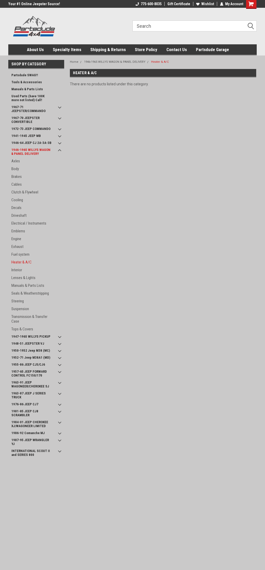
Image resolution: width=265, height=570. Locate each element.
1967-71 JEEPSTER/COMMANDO (28, 109)
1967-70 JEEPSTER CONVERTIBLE (25, 120)
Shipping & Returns (108, 49)
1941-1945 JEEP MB (26, 136)
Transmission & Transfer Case (29, 319)
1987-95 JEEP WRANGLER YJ (30, 442)
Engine (16, 239)
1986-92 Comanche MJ (28, 433)
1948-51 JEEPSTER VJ (27, 343)
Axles (15, 161)
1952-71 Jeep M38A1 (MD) (30, 357)
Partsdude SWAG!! (24, 75)
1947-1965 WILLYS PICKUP (30, 336)
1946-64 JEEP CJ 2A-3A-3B (31, 143)
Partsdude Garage (212, 49)
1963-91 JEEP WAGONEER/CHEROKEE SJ (30, 384)
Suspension (20, 309)
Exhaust (17, 246)
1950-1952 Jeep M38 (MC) (30, 350)
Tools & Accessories (26, 82)
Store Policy (146, 49)
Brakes (16, 176)
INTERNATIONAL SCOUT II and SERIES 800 (30, 453)
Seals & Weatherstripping (30, 293)
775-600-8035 (151, 4)
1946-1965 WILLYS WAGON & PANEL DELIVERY (30, 152)
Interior (16, 270)
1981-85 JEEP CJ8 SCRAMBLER (24, 413)
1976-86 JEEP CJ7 (24, 404)
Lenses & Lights (23, 277)
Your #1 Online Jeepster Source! (34, 4)
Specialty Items (67, 49)
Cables (16, 184)
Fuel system (20, 254)
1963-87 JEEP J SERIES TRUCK (28, 395)
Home (74, 62)
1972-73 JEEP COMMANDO (30, 129)
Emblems (18, 231)
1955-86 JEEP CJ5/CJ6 (28, 364)
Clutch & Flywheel (24, 192)
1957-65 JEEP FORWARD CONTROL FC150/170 (29, 373)
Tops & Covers (22, 329)
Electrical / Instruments (28, 223)
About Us (35, 49)
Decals (16, 207)
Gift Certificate (178, 4)
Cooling (17, 200)
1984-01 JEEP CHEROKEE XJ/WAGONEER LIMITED (29, 424)
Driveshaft (19, 215)
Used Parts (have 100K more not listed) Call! (28, 98)
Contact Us (176, 49)
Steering (17, 301)
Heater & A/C (21, 262)
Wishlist (207, 4)
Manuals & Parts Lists (27, 89)
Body (15, 168)
